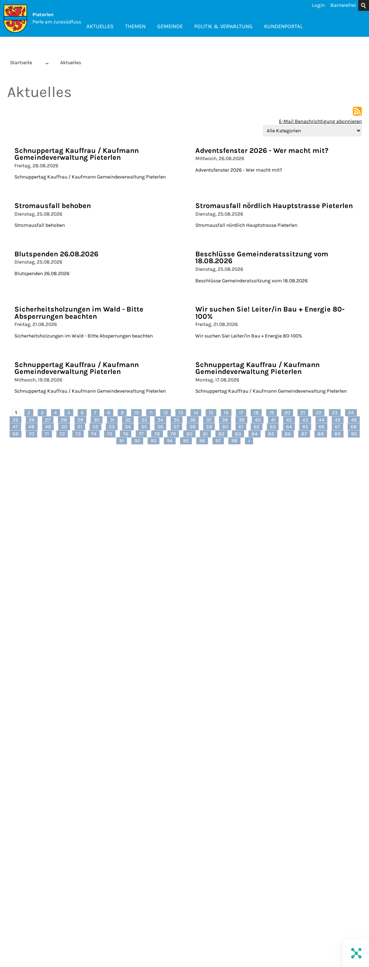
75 (109, 434)
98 (234, 441)
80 (189, 434)
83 (238, 434)
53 (112, 427)
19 (271, 413)
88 (320, 434)
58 (193, 427)
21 (303, 413)
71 (47, 434)
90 (354, 434)
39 (241, 420)
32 (128, 420)
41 (273, 420)
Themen (135, 26)
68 (354, 427)
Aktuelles (100, 26)
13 (180, 413)
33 (144, 420)
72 (62, 434)
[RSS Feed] (357, 114)
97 (218, 441)
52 (95, 427)
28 (64, 420)
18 (256, 413)
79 (173, 434)
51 (79, 427)
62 (256, 427)
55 (144, 427)
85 (271, 434)
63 (273, 427)
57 (176, 427)
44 (321, 420)
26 (32, 420)
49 (48, 427)
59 (209, 427)
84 (255, 434)
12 (165, 413)
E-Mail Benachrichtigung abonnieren (320, 121)
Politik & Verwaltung (223, 26)
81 (205, 434)
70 (31, 434)
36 (193, 420)
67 (337, 427)
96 (202, 441)
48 (31, 427)
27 (47, 420)
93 (153, 441)
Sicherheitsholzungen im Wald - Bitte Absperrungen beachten (78, 313)
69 (15, 434)
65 (305, 427)
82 (221, 434)
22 (318, 413)
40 (258, 420)
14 (196, 413)
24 (351, 413)
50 (64, 427)
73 (78, 434)
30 (96, 420)
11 (151, 413)
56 (160, 427)
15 (211, 413)
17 (241, 413)
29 (80, 420)
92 (137, 441)
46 (354, 420)
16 (226, 413)
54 (128, 427)
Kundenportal (283, 26)
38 (225, 420)
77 (141, 434)
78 (157, 434)
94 (170, 441)
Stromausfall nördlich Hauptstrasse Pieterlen (274, 206)
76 (125, 434)
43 (305, 420)
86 (288, 434)
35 (176, 420)
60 (225, 427)
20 (287, 413)
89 (337, 434)
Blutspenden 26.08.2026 (56, 254)
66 (321, 427)
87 (304, 434)
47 (15, 427)
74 (94, 434)
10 (136, 413)
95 (186, 441)
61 (241, 427)
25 (15, 420)
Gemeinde (170, 26)
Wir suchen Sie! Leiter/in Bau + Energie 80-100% (269, 313)
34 (160, 420)
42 (289, 420)
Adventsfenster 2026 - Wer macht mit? (261, 150)
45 (338, 420)
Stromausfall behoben (52, 206)
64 (289, 427)
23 (335, 413)
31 (112, 420)
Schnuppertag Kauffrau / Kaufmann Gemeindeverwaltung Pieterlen (76, 154)
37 (209, 420)
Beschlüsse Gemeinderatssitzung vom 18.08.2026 (261, 257)
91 (121, 441)
